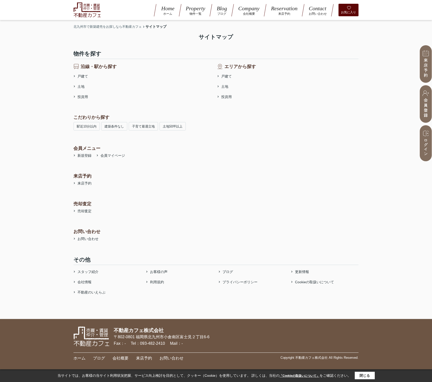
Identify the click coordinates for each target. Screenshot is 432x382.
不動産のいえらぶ (92, 292)
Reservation (284, 10)
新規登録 (85, 156)
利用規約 (157, 282)
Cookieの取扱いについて (314, 282)
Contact (318, 10)
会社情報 (85, 282)
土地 (81, 86)
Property (195, 10)
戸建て (83, 76)
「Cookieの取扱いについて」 (300, 376)
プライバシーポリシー (240, 282)
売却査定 (85, 211)
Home (167, 10)
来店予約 (85, 183)
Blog (222, 10)
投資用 (83, 97)
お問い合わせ (88, 239)
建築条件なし (114, 126)
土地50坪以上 (172, 126)
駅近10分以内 (86, 126)
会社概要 (120, 358)
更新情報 (302, 272)
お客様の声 (159, 272)
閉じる (365, 376)
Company (249, 10)
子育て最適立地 (143, 126)
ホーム (80, 358)
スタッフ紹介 (88, 272)
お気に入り (348, 12)
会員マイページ (112, 156)
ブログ (227, 272)
